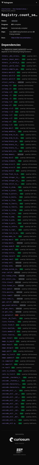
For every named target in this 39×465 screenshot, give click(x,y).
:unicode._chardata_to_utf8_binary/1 (11, 377)
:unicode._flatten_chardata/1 (10, 381)
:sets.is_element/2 (9, 371)
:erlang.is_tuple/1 (9, 230)
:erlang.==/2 (6, 118)
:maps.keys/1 (6, 344)
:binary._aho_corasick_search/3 (10, 56)
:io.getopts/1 (7, 315)
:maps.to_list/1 (8, 354)
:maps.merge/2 (7, 348)
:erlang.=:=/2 (7, 112)
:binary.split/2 (8, 76)
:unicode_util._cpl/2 (9, 390)
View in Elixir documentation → (22, 38)
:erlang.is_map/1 (8, 217)
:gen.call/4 (6, 302)
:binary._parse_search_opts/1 (10, 66)
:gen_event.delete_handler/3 (9, 305)
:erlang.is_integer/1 (9, 210)
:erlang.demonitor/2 (8, 154)
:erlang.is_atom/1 (8, 187)
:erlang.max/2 (7, 240)
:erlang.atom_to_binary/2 (10, 138)
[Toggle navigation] (36, 2)
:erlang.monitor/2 (8, 243)
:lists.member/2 (8, 331)
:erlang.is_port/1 (8, 223)
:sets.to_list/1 (8, 374)
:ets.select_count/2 (9, 279)
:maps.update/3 (7, 358)
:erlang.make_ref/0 (9, 236)
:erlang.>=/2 (6, 125)
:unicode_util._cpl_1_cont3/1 (10, 400)
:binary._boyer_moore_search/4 (10, 59)
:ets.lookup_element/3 (9, 276)
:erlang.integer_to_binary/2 (10, 180)
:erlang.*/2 (6, 85)
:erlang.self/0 (7, 262)
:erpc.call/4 (6, 272)
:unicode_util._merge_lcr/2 (10, 417)
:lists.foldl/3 (7, 325)
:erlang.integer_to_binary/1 (10, 177)
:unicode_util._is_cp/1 (9, 413)
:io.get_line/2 (7, 312)
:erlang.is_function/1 (9, 203)
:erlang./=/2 (6, 102)
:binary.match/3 (8, 72)
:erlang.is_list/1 (8, 213)
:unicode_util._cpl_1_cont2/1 (10, 397)
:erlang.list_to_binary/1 (10, 233)
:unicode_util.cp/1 (9, 420)
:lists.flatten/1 (8, 322)
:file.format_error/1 (8, 285)
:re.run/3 (5, 367)
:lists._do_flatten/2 (9, 318)
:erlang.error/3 (8, 167)
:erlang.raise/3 (8, 256)
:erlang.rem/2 (7, 259)
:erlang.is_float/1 (9, 200)
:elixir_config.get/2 (8, 82)
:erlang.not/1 (7, 249)
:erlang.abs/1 (7, 128)
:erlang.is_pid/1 (8, 220)
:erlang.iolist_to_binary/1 (10, 184)
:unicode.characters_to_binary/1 (11, 384)
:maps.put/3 (6, 351)
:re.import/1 (6, 364)
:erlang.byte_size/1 (9, 151)
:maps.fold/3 (6, 338)
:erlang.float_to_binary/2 (10, 174)
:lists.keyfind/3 (8, 328)
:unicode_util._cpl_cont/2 (10, 404)
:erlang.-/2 (6, 98)
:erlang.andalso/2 (8, 131)
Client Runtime (6, 9)
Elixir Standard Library (19, 9)
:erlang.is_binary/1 (9, 190)
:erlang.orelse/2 (8, 253)
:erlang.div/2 (7, 158)
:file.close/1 (7, 282)
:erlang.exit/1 (7, 171)
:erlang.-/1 (6, 95)
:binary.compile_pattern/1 (10, 69)
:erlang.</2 (6, 105)
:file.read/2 (6, 295)
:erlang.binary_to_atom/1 (10, 144)
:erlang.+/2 (6, 89)
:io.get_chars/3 (7, 308)
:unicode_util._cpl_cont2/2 (10, 407)
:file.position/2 (8, 292)
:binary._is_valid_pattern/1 (10, 62)
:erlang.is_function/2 (9, 207)
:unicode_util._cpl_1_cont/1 (10, 394)
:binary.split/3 (8, 79)
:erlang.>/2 (6, 121)
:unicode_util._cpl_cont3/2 (10, 410)
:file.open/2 (6, 289)
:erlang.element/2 (8, 161)
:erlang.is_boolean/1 (9, 197)
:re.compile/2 (7, 361)
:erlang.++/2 (6, 92)
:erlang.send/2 (7, 266)
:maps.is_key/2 (7, 341)
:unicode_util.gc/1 (9, 423)
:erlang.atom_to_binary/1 (10, 135)
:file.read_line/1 (8, 299)
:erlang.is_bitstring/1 (9, 194)
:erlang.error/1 (8, 164)
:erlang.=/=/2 (7, 108)
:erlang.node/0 (7, 246)
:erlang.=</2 (6, 115)
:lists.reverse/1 (8, 335)
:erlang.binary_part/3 (9, 141)
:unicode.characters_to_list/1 (10, 387)
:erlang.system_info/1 (9, 269)
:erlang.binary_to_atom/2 (10, 148)
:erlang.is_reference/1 (9, 226)
